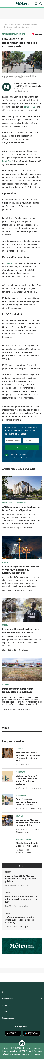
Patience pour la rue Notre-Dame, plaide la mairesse (18, 690)
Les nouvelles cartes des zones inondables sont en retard (20, 630)
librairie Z (9, 263)
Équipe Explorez (24, 926)
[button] (3, 3)
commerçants (30, 107)
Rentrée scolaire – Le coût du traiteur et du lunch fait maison (26, 802)
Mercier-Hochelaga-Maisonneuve (28, 24)
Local (12, 24)
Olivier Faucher (20, 83)
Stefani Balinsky (36, 788)
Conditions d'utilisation (24, 1054)
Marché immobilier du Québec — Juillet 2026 (27, 844)
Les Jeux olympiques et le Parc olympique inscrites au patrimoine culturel (20, 569)
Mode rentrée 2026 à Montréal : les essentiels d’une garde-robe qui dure (28, 756)
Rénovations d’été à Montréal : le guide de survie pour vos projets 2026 (21, 899)
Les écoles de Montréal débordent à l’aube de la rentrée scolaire (28, 822)
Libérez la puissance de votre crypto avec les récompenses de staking (19, 919)
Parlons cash (21, 772)
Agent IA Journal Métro (24, 527)
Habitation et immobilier (25, 839)
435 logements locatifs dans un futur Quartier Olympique (21, 508)
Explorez (19, 749)
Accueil (5, 24)
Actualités (6, 562)
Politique (5, 684)
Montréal (5, 625)
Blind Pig (6, 161)
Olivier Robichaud (24, 650)
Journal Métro (35, 765)
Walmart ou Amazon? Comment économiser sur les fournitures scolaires (27, 779)
